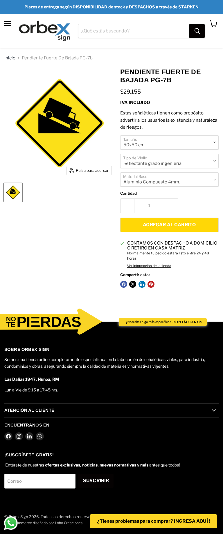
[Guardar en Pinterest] (151, 284)
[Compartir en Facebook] (123, 284)
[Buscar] (197, 31)
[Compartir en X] (132, 284)
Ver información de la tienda (149, 266)
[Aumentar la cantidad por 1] (171, 205)
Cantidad (128, 193)
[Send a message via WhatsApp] (11, 523)
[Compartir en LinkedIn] (142, 284)
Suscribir (96, 480)
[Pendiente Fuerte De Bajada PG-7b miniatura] (13, 192)
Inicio (9, 58)
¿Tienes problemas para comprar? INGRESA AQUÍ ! (153, 521)
